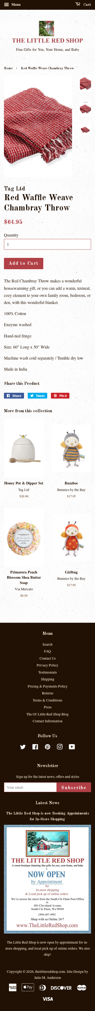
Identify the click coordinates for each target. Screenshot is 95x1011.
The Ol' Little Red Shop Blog (47, 714)
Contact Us (48, 658)
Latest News (47, 803)
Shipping (47, 679)
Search (47, 644)
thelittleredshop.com (50, 971)
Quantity (11, 235)
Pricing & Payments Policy (48, 686)
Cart (86, 5)
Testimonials (47, 672)
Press (47, 707)
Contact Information (48, 721)
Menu (15, 4)
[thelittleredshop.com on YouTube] (72, 747)
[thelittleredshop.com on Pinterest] (47, 747)
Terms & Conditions (47, 700)
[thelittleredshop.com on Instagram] (60, 747)
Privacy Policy (47, 665)
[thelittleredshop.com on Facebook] (35, 747)
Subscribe (74, 788)
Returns (47, 693)
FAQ (47, 651)
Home (8, 68)
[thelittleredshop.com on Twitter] (23, 747)
